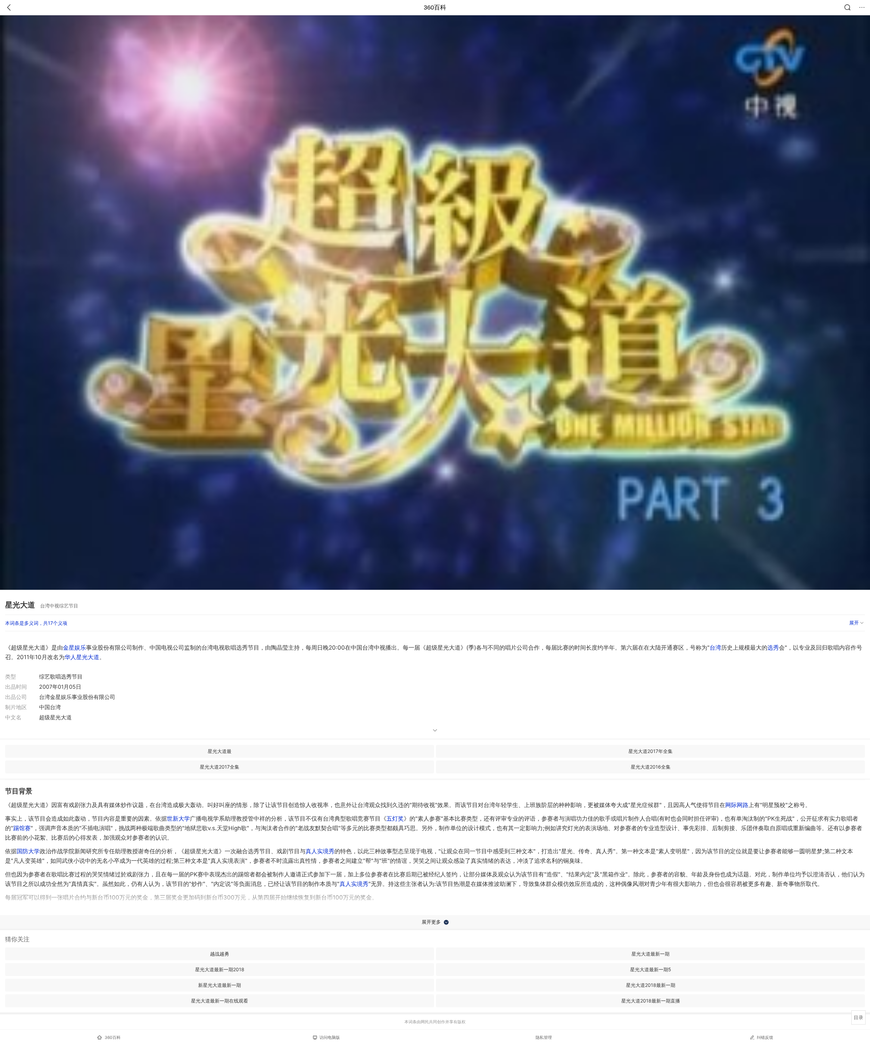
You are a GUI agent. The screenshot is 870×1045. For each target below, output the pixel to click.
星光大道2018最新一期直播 (650, 1001)
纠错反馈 (765, 1037)
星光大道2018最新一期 (650, 985)
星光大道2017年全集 (650, 751)
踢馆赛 (22, 828)
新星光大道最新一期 (219, 985)
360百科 (435, 7)
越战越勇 (219, 954)
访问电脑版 (329, 1037)
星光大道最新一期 (650, 954)
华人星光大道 (82, 657)
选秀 (773, 647)
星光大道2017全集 (219, 767)
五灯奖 (395, 818)
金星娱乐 (74, 647)
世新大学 (178, 818)
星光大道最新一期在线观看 (219, 1001)
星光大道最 (219, 751)
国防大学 (28, 851)
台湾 (715, 647)
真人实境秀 (320, 851)
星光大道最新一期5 (650, 969)
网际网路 (736, 805)
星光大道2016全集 (651, 767)
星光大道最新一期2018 (219, 969)
